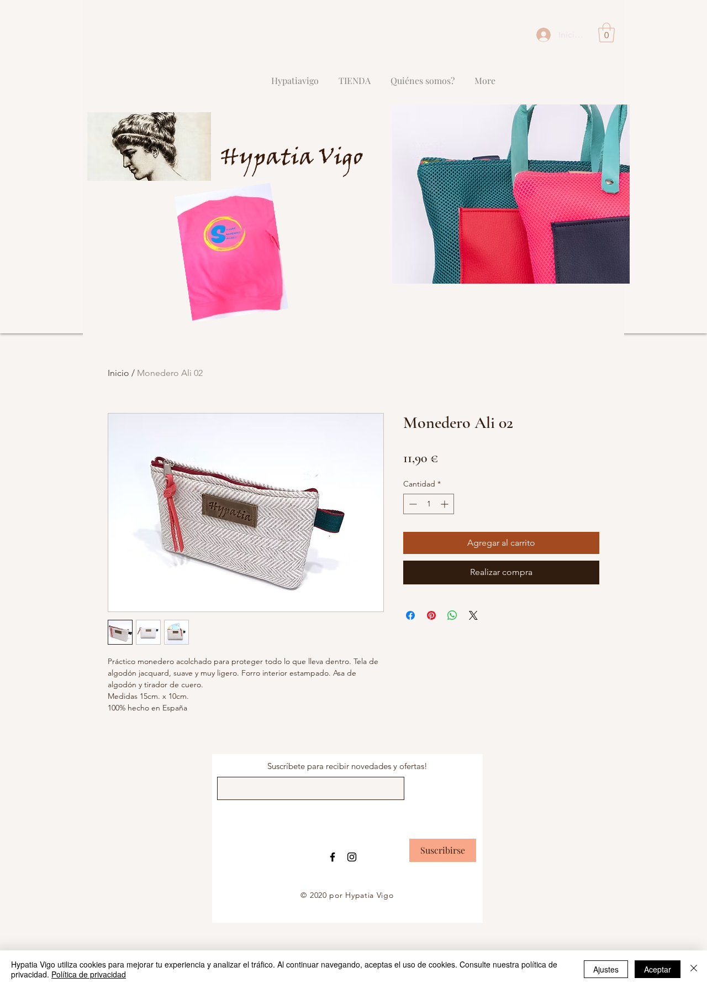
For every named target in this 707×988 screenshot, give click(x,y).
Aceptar (657, 969)
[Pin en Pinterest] (431, 615)
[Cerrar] (693, 969)
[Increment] (445, 504)
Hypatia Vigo (291, 158)
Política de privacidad (88, 974)
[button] (606, 33)
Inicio (118, 373)
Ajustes (606, 969)
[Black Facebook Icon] (332, 857)
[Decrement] (412, 504)
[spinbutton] (429, 504)
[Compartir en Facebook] (410, 615)
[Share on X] (473, 615)
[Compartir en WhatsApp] (452, 615)
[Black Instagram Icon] (352, 857)
